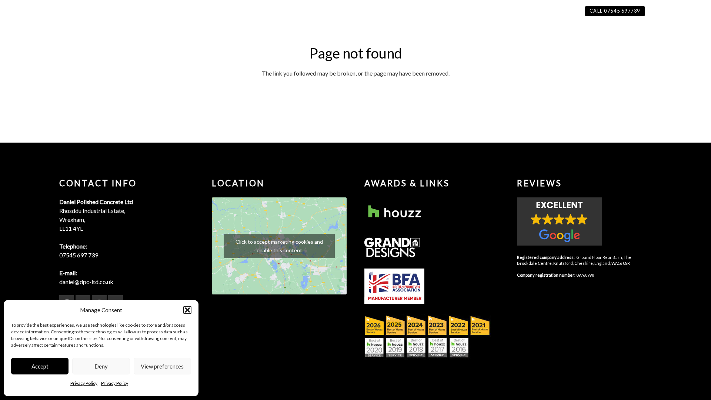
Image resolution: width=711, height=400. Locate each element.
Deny (101, 366)
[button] (187, 310)
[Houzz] (671, 11)
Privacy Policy (83, 383)
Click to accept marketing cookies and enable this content (279, 246)
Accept (40, 366)
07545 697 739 (78, 255)
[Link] (431, 211)
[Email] (696, 11)
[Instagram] (658, 11)
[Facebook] (684, 11)
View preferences (162, 366)
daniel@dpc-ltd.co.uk (86, 281)
